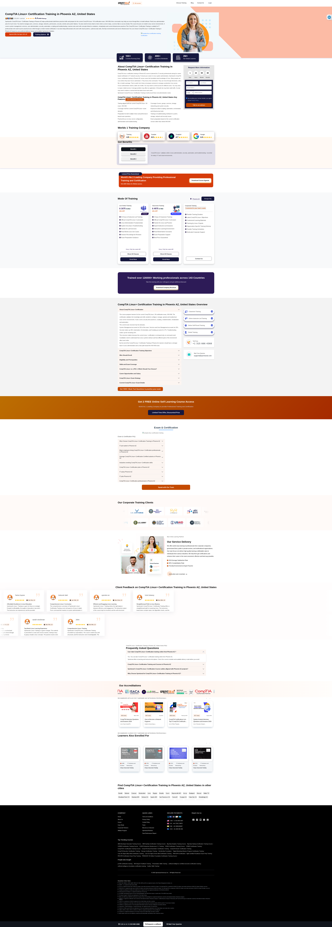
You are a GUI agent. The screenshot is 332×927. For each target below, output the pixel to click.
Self (180, 453)
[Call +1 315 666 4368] (329, 17)
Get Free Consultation (180, 481)
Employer (168, 453)
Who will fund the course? (168, 449)
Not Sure (193, 453)
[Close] (198, 443)
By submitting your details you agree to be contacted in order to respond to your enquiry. (181, 475)
